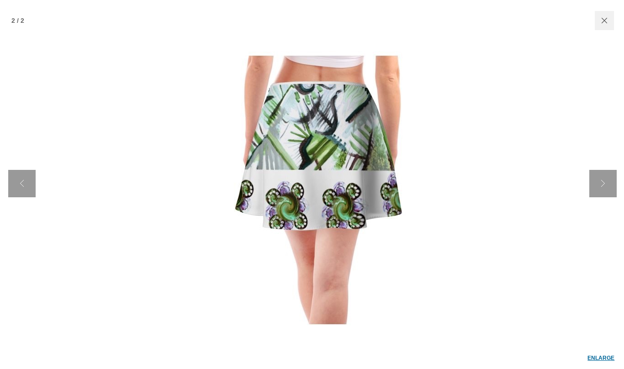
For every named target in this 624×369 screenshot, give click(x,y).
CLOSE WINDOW (604, 20)
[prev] (22, 183)
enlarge (600, 358)
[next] (603, 183)
